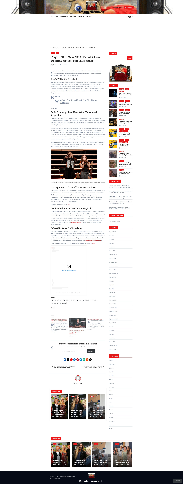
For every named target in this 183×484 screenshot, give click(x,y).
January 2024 (112, 349)
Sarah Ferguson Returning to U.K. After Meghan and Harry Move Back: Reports (119, 207)
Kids (110, 391)
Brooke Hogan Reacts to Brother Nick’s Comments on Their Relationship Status (119, 186)
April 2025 (112, 292)
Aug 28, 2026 (60, 416)
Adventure (112, 364)
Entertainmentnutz (91, 12)
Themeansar (57, 478)
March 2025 (112, 296)
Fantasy (111, 379)
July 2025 (111, 281)
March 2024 (112, 342)
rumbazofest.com (76, 222)
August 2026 (112, 232)
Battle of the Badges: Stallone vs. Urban (124, 112)
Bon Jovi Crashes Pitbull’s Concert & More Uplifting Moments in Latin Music (77, 332)
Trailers (111, 429)
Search (113, 53)
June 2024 (111, 330)
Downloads (112, 375)
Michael (57, 65)
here (69, 204)
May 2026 (111, 243)
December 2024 (113, 307)
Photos (111, 410)
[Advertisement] (92, 32)
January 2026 (112, 258)
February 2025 (113, 300)
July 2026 (111, 235)
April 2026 (112, 247)
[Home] (52, 16)
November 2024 (113, 311)
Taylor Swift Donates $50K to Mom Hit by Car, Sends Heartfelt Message (120, 202)
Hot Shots (111, 383)
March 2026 (112, 251)
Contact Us (81, 16)
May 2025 (111, 288)
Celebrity (111, 368)
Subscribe (88, 16)
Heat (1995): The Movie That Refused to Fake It (125, 94)
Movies (127, 128)
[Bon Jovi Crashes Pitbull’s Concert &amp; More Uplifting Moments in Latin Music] (77, 323)
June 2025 (111, 285)
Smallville (111, 421)
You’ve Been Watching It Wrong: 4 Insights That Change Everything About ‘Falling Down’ (125, 165)
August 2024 (112, 323)
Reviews (111, 413)
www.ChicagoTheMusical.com (93, 240)
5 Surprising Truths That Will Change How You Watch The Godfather (125, 123)
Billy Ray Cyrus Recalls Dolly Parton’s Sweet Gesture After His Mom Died (77, 414)
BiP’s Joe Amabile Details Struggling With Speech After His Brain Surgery (96, 413)
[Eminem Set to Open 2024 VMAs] (96, 324)
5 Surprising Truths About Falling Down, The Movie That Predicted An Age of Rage (125, 155)
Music (53, 53)
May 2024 (111, 334)
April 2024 (112, 338)
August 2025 (112, 277)
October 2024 (112, 315)
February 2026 (113, 254)
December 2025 (113, 262)
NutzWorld (73, 16)
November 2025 (113, 266)
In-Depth (121, 89)
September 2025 (113, 273)
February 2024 (113, 345)
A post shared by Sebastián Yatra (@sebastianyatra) (68, 292)
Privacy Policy (64, 16)
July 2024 (111, 326)
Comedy (111, 372)
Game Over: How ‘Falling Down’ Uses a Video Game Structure (125, 174)
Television (112, 425)
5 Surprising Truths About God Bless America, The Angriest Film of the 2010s (125, 146)
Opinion (121, 91)
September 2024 (113, 319)
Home (56, 16)
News (57, 53)
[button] (132, 17)
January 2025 (112, 304)
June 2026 (111, 239)
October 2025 (112, 270)
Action (111, 360)
